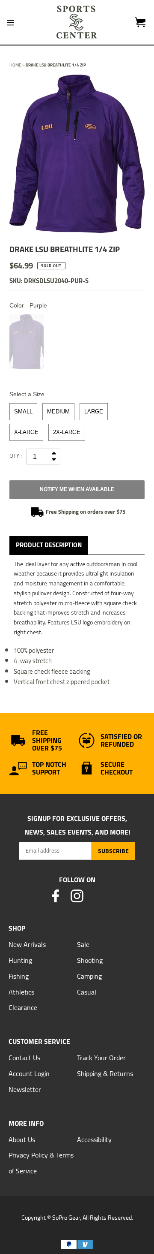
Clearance (23, 1007)
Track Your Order (101, 1057)
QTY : (15, 455)
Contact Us (24, 1057)
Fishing (19, 976)
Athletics (21, 992)
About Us (22, 1139)
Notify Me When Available (77, 489)
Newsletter (25, 1089)
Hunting (20, 960)
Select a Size (26, 394)
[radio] (26, 341)
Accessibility (94, 1139)
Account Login (29, 1073)
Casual (86, 992)
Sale (83, 944)
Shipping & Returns (105, 1073)
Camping (89, 976)
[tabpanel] (77, 154)
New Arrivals (27, 944)
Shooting (90, 960)
